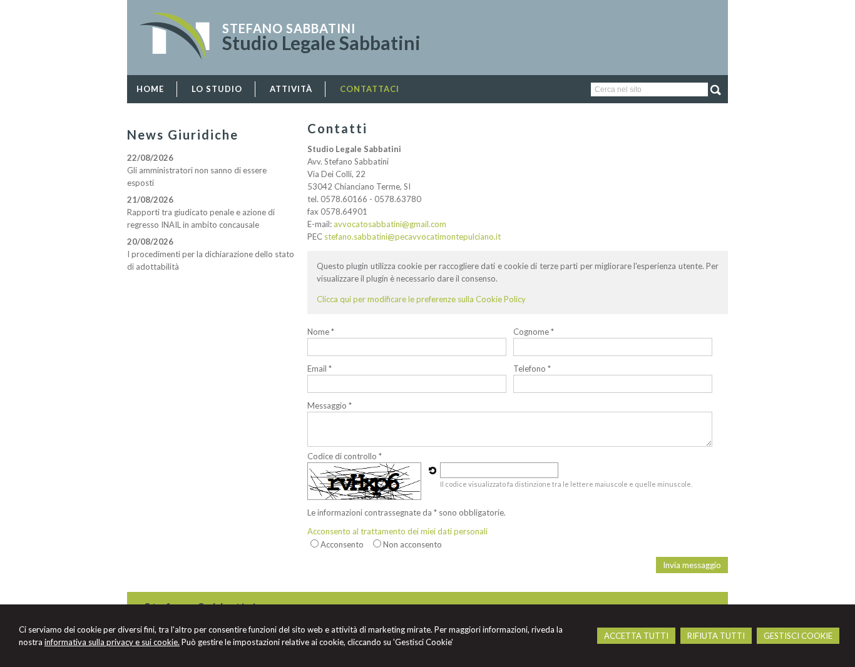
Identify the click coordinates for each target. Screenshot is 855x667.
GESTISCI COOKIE (798, 636)
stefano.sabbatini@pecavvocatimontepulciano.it (412, 237)
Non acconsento (412, 544)
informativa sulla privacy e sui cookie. (112, 642)
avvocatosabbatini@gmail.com (390, 224)
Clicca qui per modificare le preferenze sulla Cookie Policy (421, 299)
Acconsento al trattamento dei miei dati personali (397, 531)
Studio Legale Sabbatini (321, 42)
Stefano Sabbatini (289, 28)
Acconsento (342, 544)
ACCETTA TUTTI (636, 636)
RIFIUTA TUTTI (716, 636)
